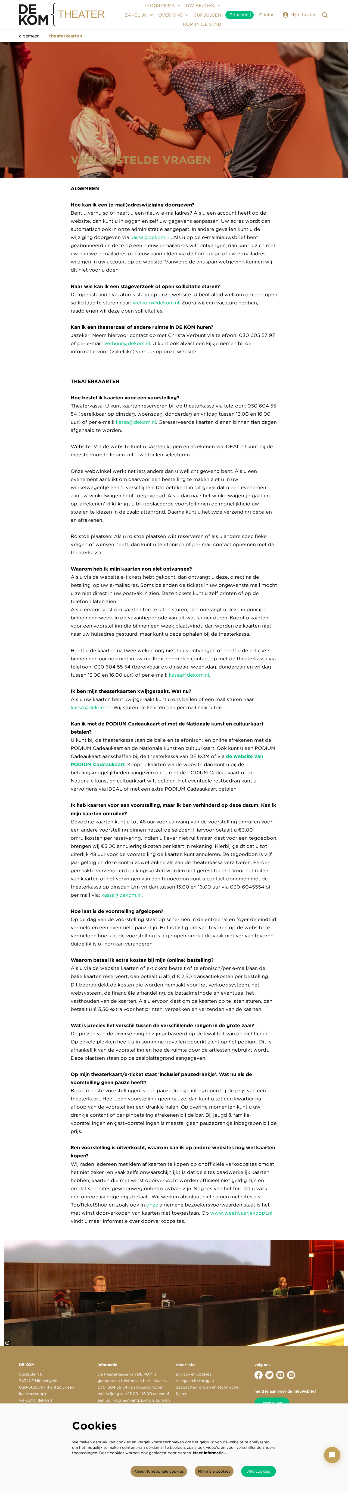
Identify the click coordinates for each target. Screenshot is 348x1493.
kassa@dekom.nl (150, 237)
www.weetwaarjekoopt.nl (241, 1213)
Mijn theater (302, 14)
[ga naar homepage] (62, 15)
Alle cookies (258, 1471)
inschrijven (272, 1403)
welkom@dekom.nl (156, 302)
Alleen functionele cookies (159, 1471)
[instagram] (291, 1375)
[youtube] (280, 1375)
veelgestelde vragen (195, 1381)
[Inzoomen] (7, 1343)
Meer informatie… (210, 1453)
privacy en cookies (193, 1374)
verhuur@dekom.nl (127, 343)
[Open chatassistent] (332, 1455)
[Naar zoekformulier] (325, 15)
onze (151, 1205)
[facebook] (258, 1375)
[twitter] (269, 1375)
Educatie (238, 14)
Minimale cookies (214, 1471)
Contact (267, 14)
